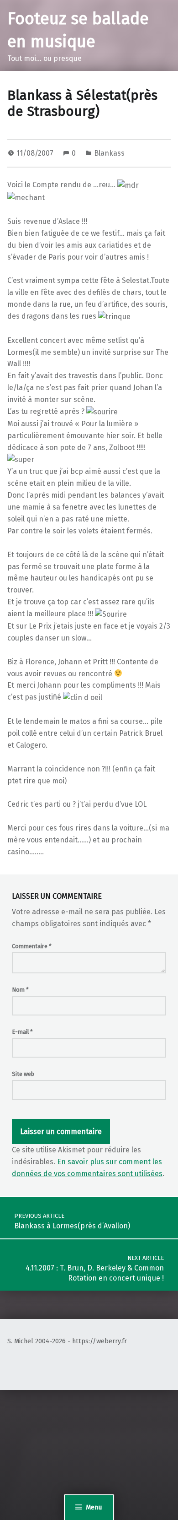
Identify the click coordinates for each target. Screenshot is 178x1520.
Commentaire (32, 946)
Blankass (109, 153)
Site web (23, 1073)
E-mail (22, 1031)
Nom (20, 989)
